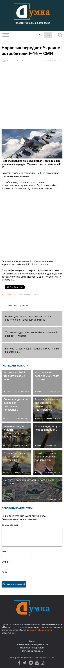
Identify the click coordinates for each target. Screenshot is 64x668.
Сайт (4, 572)
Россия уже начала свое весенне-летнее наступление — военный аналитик (28, 318)
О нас (32, 641)
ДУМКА (6, 61)
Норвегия (35, 294)
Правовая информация (32, 647)
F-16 (15, 294)
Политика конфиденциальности (32, 644)
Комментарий (10, 525)
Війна (20, 294)
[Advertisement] (32, 97)
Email (5, 561)
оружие (27, 294)
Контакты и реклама (32, 651)
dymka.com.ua (46, 657)
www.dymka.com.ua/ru (41, 630)
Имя (5, 551)
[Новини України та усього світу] (32, 18)
